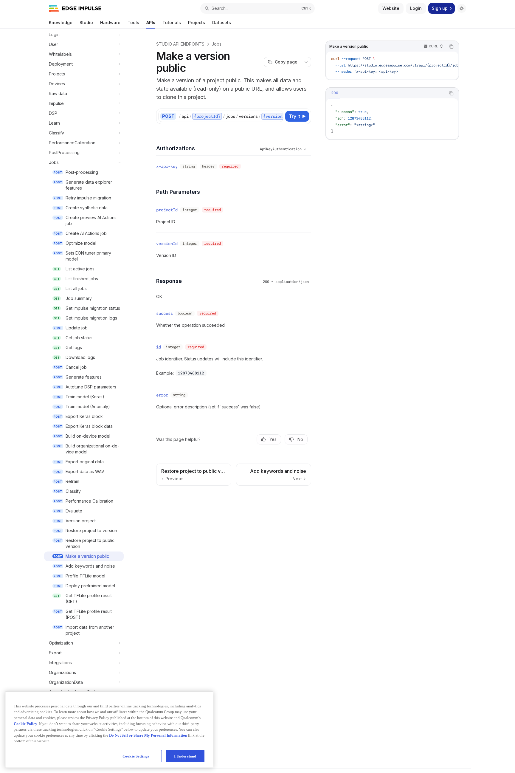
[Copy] (278, 116)
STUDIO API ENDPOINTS (180, 44)
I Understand (185, 756)
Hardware (110, 22)
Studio (86, 22)
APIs (150, 22)
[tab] (334, 93)
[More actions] (306, 62)
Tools (133, 22)
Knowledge (60, 22)
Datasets (221, 22)
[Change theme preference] (461, 8)
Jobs (216, 44)
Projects (196, 22)
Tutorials (171, 22)
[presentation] (87, 401)
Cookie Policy (25, 723)
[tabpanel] (392, 118)
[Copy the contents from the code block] (451, 46)
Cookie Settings (135, 756)
